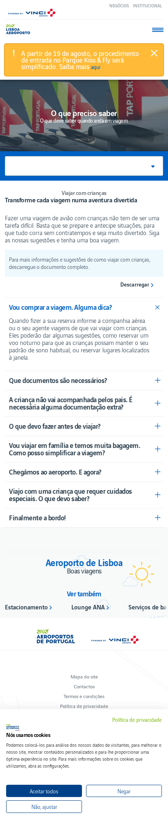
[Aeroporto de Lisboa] (20, 29)
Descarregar (134, 284)
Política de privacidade (84, 705)
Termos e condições (84, 695)
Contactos (84, 686)
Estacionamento (26, 606)
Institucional (147, 5)
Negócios (119, 5)
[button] (84, 166)
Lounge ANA (88, 606)
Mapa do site (84, 676)
